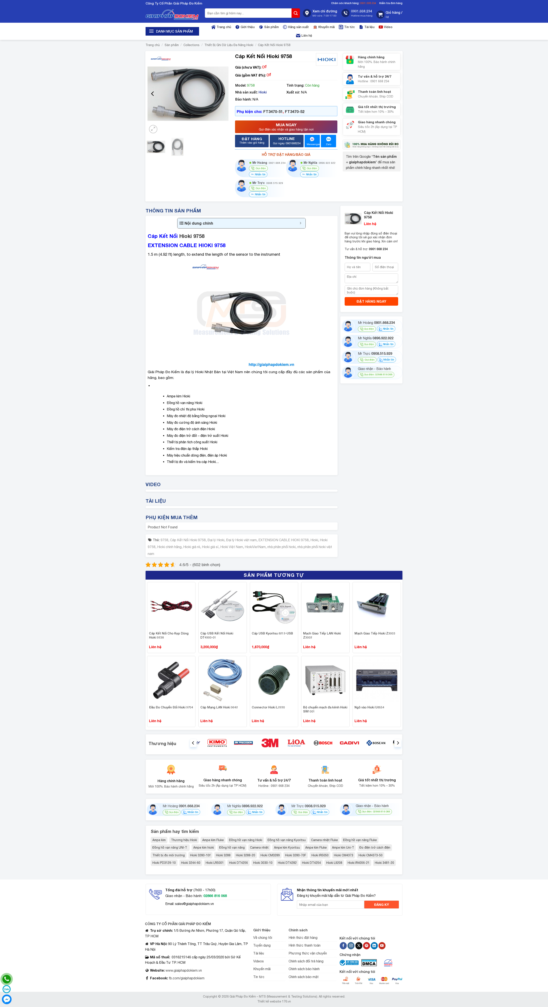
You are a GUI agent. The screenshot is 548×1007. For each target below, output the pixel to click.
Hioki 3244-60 (190, 862)
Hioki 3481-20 (384, 862)
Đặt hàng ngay (371, 301)
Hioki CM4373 (343, 855)
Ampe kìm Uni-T (343, 847)
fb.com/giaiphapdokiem (186, 978)
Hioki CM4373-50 (371, 855)
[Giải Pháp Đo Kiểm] (172, 14)
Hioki (263, 92)
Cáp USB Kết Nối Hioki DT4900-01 (216, 635)
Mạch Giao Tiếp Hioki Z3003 (374, 633)
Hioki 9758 (191, 236)
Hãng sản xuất (298, 27)
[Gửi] (296, 13)
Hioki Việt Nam (231, 547)
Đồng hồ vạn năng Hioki (245, 840)
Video (388, 27)
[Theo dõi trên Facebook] (343, 945)
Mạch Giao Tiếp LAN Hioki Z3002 (322, 635)
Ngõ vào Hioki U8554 (369, 707)
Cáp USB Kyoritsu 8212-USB (272, 633)
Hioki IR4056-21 (358, 862)
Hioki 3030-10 (263, 862)
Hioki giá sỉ (210, 547)
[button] (389, 14)
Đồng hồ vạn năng (232, 847)
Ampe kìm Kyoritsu (287, 847)
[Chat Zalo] (6, 989)
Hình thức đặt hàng (303, 937)
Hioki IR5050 (320, 855)
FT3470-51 (273, 111)
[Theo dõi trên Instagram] (350, 945)
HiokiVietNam (255, 547)
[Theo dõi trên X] (358, 945)
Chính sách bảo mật (304, 977)
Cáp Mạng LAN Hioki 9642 (219, 707)
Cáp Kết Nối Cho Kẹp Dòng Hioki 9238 (169, 635)
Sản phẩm (271, 27)
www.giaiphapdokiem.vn (183, 970)
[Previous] (153, 94)
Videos (258, 961)
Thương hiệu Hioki (184, 840)
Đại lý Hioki (215, 540)
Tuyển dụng (262, 945)
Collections (191, 45)
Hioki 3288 (223, 855)
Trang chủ (224, 27)
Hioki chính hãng (169, 547)
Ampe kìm (159, 840)
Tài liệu (369, 27)
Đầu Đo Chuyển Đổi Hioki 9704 (171, 707)
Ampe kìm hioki (203, 847)
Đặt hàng (251, 140)
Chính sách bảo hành (304, 969)
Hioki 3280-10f (200, 855)
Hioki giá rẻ (191, 547)
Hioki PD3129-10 (164, 862)
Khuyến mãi (326, 27)
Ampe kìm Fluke (213, 840)
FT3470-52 (294, 111)
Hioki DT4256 (238, 862)
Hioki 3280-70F (295, 855)
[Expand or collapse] (300, 223)
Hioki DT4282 (287, 862)
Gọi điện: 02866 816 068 (378, 374)
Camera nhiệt (259, 847)
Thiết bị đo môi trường (168, 855)
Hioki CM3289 (270, 855)
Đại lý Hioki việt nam (241, 540)
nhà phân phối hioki (281, 547)
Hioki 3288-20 (245, 855)
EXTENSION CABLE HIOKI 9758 (283, 540)
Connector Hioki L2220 (268, 707)
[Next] (223, 94)
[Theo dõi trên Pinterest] (366, 945)
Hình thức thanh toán (304, 945)
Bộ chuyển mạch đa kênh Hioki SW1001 (325, 709)
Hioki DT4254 (311, 862)
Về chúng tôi (262, 937)
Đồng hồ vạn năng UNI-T (170, 847)
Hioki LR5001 (215, 862)
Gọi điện (369, 329)
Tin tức (349, 27)
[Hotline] (6, 979)
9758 (164, 540)
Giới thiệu (248, 27)
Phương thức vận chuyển (308, 953)
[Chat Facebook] (6, 999)
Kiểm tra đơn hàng (390, 3)
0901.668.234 (368, 3)
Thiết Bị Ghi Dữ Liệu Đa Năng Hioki (228, 45)
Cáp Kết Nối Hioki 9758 (274, 45)
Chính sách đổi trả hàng (306, 961)
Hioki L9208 (334, 862)
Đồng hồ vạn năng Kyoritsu (287, 840)
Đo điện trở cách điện (374, 847)
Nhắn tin (259, 174)
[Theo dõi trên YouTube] (382, 945)
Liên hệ (306, 35)
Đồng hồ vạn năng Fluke (360, 840)
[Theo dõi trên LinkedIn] (374, 945)
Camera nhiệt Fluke (324, 840)
